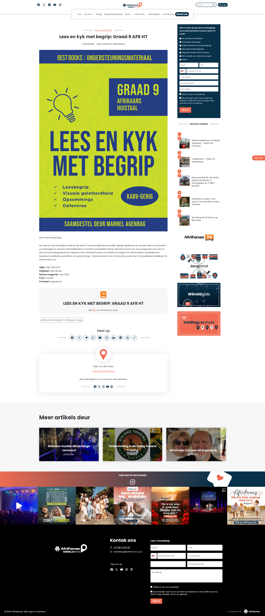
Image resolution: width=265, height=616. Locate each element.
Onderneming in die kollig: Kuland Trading (132, 448)
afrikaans (70, 320)
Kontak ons (168, 14)
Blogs (99, 14)
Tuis (79, 14)
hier (94, 310)
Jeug (97, 30)
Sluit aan (223, 5)
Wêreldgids (154, 14)
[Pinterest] (60, 5)
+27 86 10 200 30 (121, 547)
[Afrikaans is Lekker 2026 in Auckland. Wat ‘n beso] (208, 506)
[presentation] (184, 143)
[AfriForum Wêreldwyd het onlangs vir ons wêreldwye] (95, 506)
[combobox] (183, 71)
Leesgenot (106, 30)
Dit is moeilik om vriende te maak (196, 56)
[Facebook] (38, 5)
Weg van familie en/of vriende (195, 52)
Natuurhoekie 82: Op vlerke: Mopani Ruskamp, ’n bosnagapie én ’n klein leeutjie (205, 181)
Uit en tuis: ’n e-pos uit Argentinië (193, 450)
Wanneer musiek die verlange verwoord (69, 448)
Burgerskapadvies (113, 14)
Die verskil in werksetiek (192, 38)
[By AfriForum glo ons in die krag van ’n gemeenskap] (132, 506)
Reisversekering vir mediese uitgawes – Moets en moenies (206, 143)
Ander (184, 59)
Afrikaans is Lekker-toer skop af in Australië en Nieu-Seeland (206, 201)
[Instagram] (49, 5)
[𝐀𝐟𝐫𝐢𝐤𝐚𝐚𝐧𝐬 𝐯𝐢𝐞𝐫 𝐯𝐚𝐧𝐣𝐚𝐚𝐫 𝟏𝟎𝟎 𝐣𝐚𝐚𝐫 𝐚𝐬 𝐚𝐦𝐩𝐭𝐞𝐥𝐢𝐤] (246, 506)
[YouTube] (54, 5)
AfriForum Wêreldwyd (51, 320)
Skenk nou (182, 14)
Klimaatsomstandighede (193, 49)
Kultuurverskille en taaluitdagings (196, 45)
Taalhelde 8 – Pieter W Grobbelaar (203, 160)
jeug (80, 320)
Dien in (185, 110)
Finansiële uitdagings (191, 42)
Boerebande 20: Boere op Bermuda (205, 219)
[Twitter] (44, 5)
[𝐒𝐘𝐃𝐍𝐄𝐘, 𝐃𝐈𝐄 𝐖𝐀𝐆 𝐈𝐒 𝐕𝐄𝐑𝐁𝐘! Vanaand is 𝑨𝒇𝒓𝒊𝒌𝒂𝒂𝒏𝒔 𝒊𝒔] (57, 506)
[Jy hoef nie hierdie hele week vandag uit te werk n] (170, 506)
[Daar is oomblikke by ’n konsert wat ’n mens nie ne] (19, 506)
